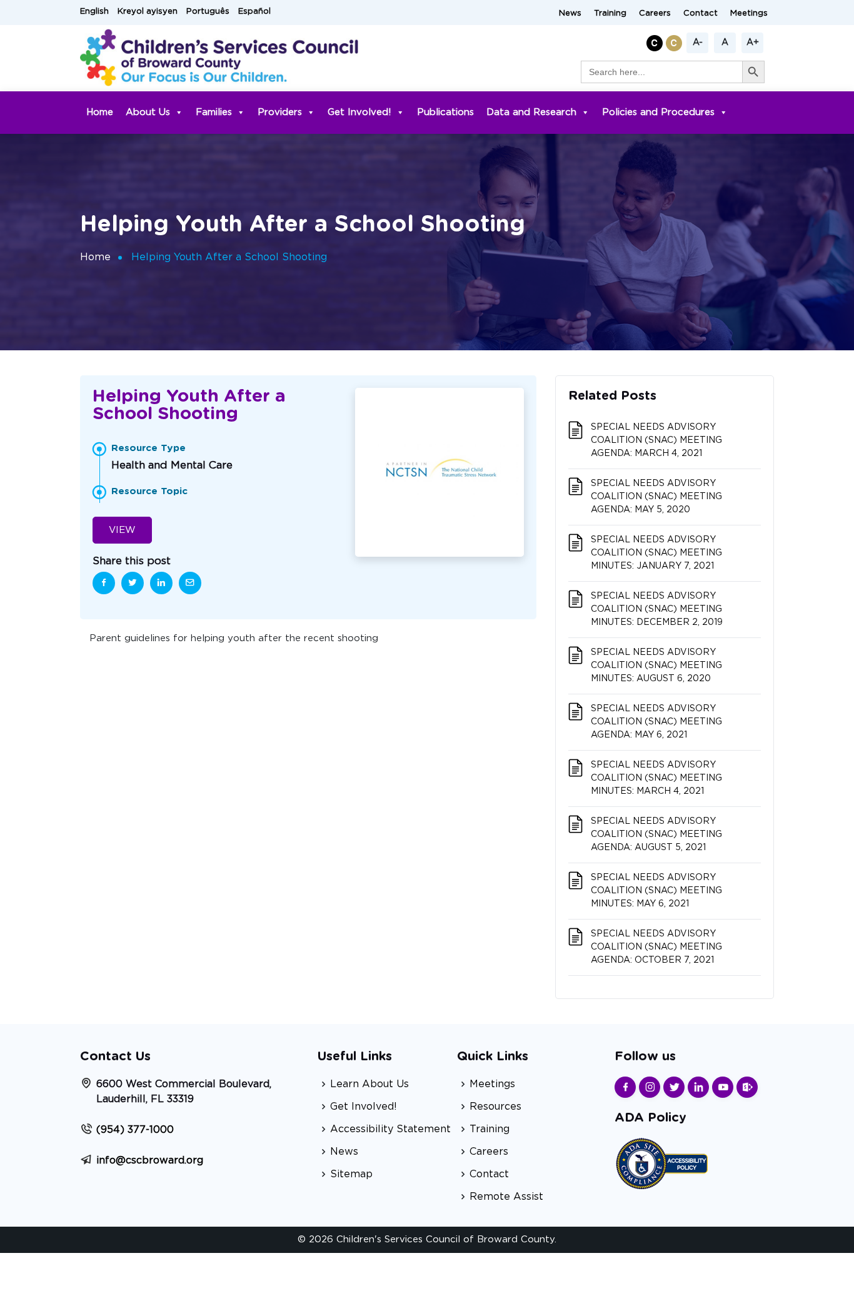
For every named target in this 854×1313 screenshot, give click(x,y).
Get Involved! (359, 112)
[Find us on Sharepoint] (747, 1087)
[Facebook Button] (625, 1087)
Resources (495, 1107)
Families (214, 112)
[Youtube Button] (722, 1087)
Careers (655, 13)
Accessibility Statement (390, 1129)
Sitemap (351, 1174)
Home (99, 112)
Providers (280, 112)
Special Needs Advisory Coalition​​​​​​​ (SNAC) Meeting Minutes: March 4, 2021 (656, 778)
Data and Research (531, 112)
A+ (752, 42)
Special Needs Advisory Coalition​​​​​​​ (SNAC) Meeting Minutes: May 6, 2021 (656, 890)
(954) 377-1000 (135, 1130)
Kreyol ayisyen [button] (148, 12)
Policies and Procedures (658, 112)
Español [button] (254, 12)
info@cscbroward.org (149, 1160)
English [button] (94, 12)
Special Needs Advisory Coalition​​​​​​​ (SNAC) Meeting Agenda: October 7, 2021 (656, 947)
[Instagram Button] (649, 1087)
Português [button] (207, 12)
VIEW (122, 530)
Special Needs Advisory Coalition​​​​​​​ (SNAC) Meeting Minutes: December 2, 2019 (657, 609)
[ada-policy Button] (661, 1162)
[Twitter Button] (674, 1087)
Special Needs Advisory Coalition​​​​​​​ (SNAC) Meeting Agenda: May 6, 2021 (656, 721)
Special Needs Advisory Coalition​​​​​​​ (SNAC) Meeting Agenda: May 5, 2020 (656, 496)
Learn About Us (369, 1084)
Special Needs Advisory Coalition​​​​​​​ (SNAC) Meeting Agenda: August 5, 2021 (656, 834)
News (570, 13)
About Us (148, 112)
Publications (445, 112)
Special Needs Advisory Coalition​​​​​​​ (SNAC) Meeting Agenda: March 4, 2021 (656, 440)
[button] (656, 41)
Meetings (749, 13)
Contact (700, 13)
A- (698, 42)
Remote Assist (506, 1197)
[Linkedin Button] (698, 1087)
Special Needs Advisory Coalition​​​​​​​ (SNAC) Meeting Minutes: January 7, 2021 (656, 552)
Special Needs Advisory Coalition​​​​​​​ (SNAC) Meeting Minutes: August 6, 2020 (656, 665)
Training (610, 13)
